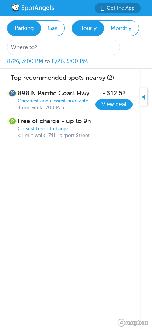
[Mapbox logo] (132, 323)
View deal (114, 104)
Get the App (120, 8)
